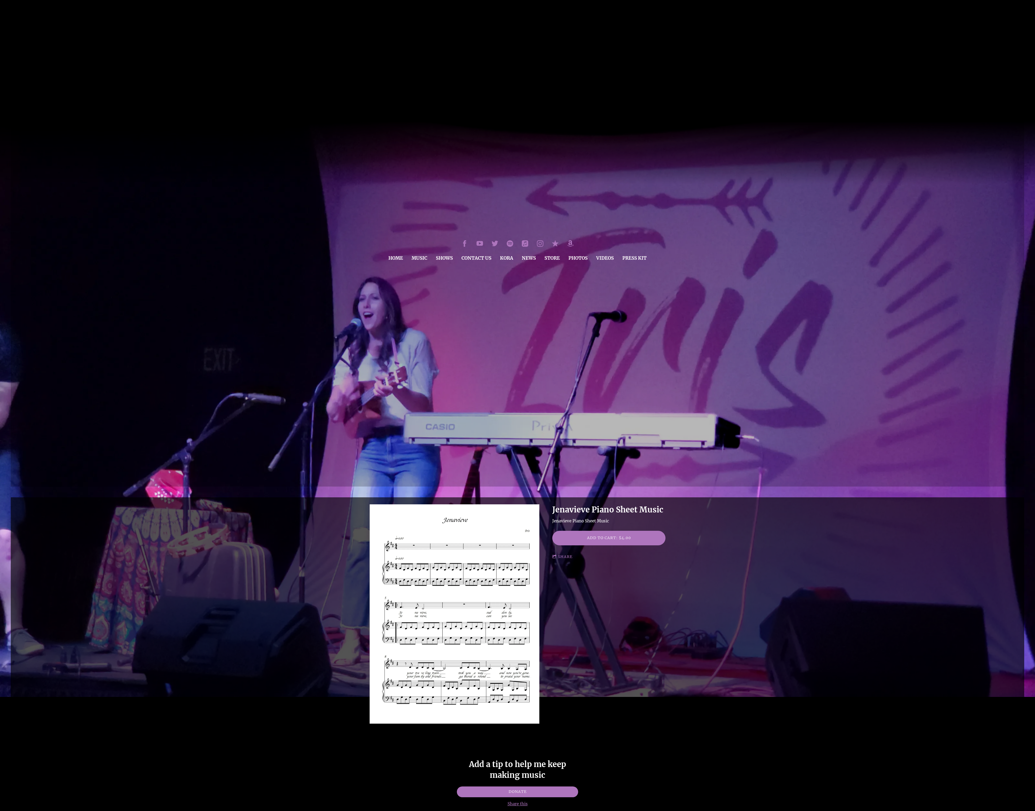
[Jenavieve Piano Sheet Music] (454, 614)
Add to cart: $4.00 (609, 537)
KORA (506, 258)
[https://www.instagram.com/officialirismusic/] (540, 243)
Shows (444, 258)
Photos (578, 258)
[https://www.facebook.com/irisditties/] (464, 243)
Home (395, 258)
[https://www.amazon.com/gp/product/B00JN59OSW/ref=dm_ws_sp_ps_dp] (570, 243)
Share (565, 556)
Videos (605, 258)
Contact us (476, 258)
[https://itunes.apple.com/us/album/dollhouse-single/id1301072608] (555, 243)
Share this (518, 803)
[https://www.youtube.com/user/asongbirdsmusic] (480, 243)
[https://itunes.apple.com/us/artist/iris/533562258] (525, 243)
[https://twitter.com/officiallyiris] (495, 243)
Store (552, 258)
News (529, 258)
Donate (518, 791)
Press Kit (634, 258)
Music (419, 258)
